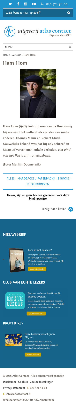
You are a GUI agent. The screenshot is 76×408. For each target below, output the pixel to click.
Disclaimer (9, 381)
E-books (64, 178)
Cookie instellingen (41, 381)
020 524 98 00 (56, 4)
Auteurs (16, 55)
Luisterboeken (38, 184)
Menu (8, 47)
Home (6, 55)
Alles (11, 178)
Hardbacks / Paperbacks (36, 178)
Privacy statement (14, 388)
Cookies (23, 381)
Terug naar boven (53, 209)
